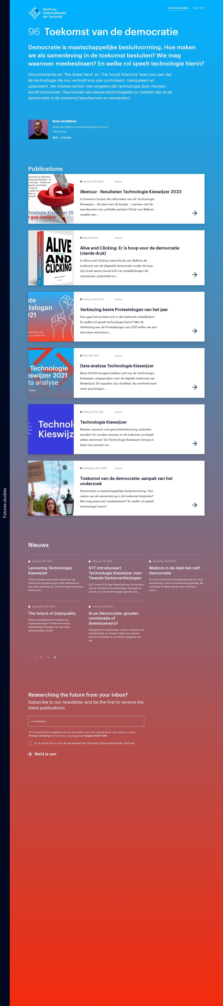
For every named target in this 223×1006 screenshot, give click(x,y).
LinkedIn (65, 137)
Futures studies (178, 8)
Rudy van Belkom (65, 121)
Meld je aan (45, 754)
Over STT (199, 8)
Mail (55, 137)
